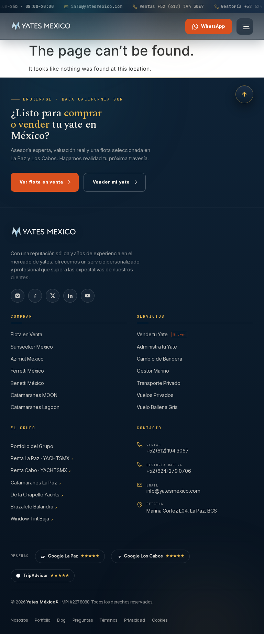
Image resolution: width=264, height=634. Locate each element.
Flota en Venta (26, 334)
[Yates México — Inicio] (41, 26)
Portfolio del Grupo (32, 446)
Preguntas (83, 620)
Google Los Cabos (154, 556)
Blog (61, 620)
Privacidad (134, 620)
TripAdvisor (46, 575)
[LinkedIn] (70, 296)
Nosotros (19, 620)
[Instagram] (17, 296)
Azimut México (27, 359)
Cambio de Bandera (159, 359)
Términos (108, 620)
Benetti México (27, 383)
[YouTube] (88, 296)
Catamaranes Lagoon (35, 407)
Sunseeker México (32, 347)
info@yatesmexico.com (173, 488)
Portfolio (42, 620)
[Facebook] (35, 296)
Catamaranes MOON (34, 395)
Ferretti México (27, 371)
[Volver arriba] (244, 94)
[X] (52, 296)
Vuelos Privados (155, 395)
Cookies (159, 620)
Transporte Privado (158, 383)
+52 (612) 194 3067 (167, 448)
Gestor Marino (153, 371)
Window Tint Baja (32, 518)
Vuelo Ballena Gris (157, 407)
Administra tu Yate (157, 347)
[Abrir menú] (244, 26)
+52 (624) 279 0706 (168, 468)
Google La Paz (74, 556)
